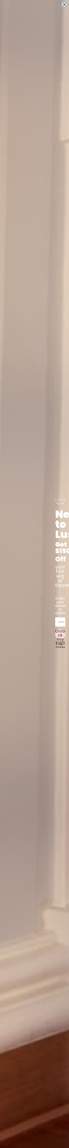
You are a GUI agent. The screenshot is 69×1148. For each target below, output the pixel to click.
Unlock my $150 (60, 634)
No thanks (60, 645)
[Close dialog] (64, 4)
